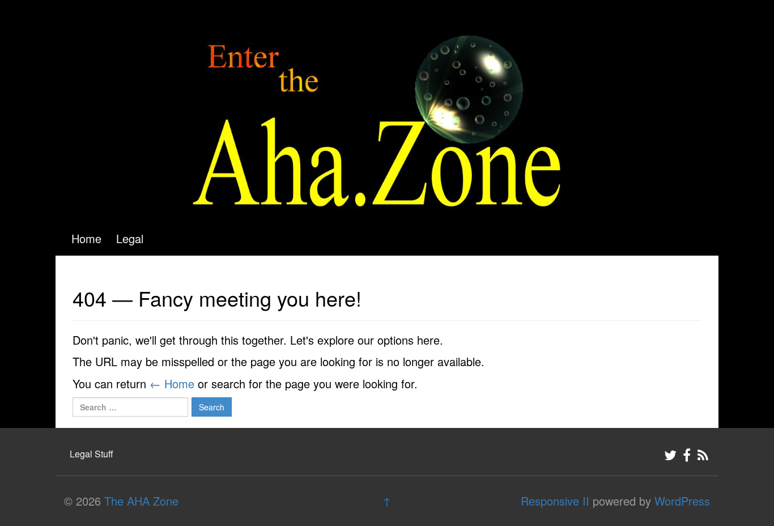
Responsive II (555, 501)
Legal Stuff (91, 453)
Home (86, 238)
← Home (172, 383)
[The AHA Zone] (387, 108)
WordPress (682, 501)
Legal (129, 238)
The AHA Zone (141, 501)
